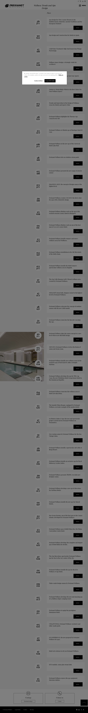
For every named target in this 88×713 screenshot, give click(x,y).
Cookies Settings (38, 80)
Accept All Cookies (50, 80)
